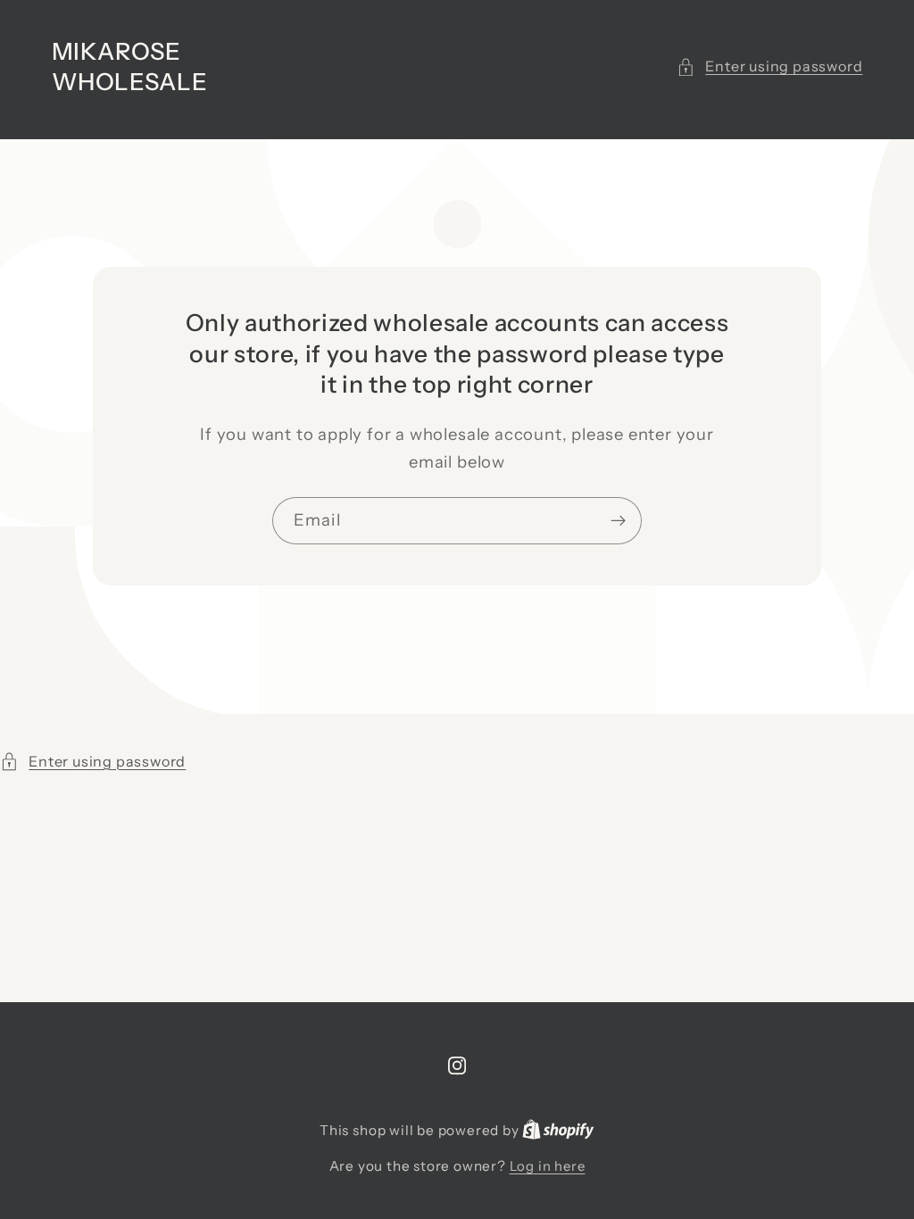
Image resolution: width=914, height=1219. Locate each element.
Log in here (548, 1165)
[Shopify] (558, 1130)
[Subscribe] (618, 521)
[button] (769, 66)
